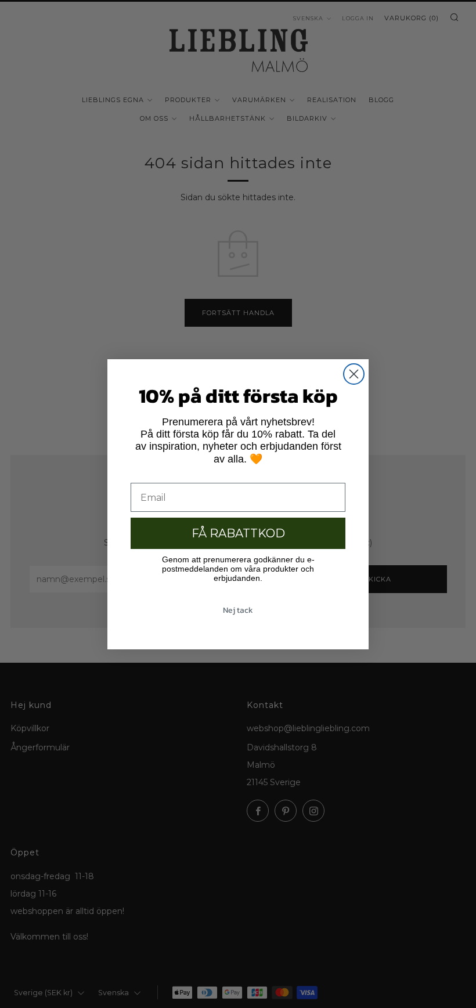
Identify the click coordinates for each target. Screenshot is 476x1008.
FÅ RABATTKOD (238, 533)
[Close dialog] (354, 374)
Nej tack (238, 610)
